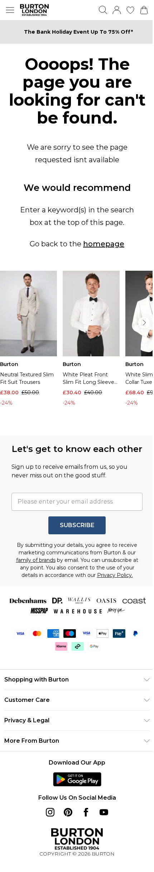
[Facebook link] (83, 822)
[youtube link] (101, 822)
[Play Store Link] (74, 789)
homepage (101, 244)
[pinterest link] (65, 822)
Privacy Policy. (112, 585)
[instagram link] (47, 822)
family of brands (33, 570)
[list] (74, 347)
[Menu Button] (10, 10)
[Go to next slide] (138, 321)
